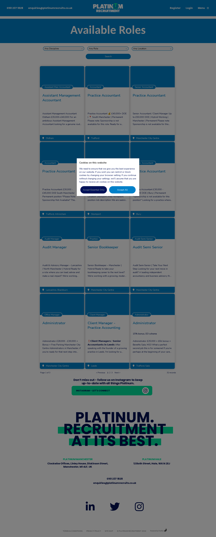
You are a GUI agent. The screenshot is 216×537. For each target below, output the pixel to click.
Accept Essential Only (93, 189)
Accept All (122, 189)
